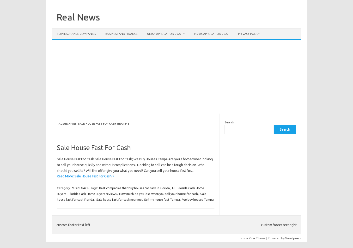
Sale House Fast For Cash (94, 147)
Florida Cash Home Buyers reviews (93, 193)
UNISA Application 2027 (164, 33)
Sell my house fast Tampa (162, 199)
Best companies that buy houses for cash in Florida (134, 188)
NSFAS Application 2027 (211, 33)
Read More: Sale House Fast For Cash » (85, 176)
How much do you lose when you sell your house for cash (158, 193)
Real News (78, 17)
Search (229, 122)
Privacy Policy (249, 33)
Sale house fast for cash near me (119, 199)
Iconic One (248, 238)
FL (173, 188)
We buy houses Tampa (198, 199)
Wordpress (293, 238)
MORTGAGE (80, 188)
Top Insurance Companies (76, 33)
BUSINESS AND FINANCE (121, 33)
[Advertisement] (176, 80)
